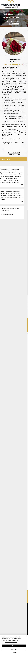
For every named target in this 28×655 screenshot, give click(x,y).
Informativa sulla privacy (11, 642)
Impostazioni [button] (14, 652)
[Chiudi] (26, 637)
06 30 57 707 (14, 24)
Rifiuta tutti (13, 649)
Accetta (14, 646)
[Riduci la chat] (24, 159)
